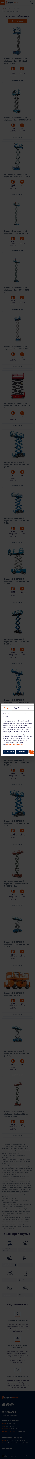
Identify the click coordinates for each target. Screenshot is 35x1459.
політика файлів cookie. (14, 745)
